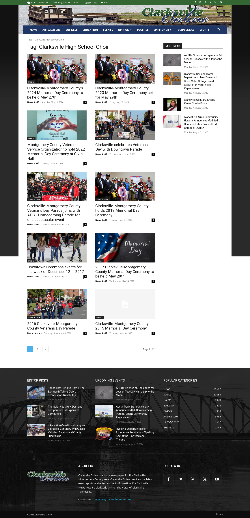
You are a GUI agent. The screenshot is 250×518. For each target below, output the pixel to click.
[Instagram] (200, 3)
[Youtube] (221, 3)
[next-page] (45, 349)
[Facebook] (195, 3)
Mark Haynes (34, 333)
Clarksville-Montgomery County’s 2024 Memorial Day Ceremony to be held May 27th (55, 92)
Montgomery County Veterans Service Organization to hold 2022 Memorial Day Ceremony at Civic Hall (56, 152)
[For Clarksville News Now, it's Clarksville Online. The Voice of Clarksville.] (48, 476)
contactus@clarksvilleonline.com (111, 499)
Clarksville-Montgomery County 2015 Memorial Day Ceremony (122, 325)
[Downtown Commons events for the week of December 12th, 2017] (57, 247)
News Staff (33, 102)
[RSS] (210, 3)
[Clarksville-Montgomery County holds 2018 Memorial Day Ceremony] (125, 186)
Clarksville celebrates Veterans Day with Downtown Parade (121, 147)
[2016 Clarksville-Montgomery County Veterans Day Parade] (57, 304)
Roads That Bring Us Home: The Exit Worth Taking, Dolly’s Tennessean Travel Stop (66, 391)
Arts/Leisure (102, 138)
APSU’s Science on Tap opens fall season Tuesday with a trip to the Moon (203, 59)
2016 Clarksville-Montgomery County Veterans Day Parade (52, 325)
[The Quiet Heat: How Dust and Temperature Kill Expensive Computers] (36, 411)
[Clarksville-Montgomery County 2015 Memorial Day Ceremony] (125, 304)
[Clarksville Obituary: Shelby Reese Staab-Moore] (172, 104)
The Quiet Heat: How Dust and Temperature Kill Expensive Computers (65, 410)
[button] (218, 29)
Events (31, 82)
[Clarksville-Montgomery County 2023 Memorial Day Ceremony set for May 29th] (125, 69)
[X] (215, 3)
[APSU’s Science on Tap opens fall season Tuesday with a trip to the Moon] (172, 60)
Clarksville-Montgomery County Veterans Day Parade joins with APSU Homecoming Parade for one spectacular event (54, 213)
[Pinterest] (205, 3)
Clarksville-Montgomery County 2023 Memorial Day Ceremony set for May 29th (124, 92)
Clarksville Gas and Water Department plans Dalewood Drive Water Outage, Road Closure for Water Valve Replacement (200, 81)
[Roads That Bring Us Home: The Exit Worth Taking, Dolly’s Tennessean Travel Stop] (36, 392)
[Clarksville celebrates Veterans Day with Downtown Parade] (125, 125)
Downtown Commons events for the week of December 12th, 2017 (55, 269)
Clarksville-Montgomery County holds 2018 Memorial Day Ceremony (122, 210)
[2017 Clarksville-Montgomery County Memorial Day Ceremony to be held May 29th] (125, 247)
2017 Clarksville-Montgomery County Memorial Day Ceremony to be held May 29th (124, 271)
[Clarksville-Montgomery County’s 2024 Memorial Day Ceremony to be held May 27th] (57, 69)
